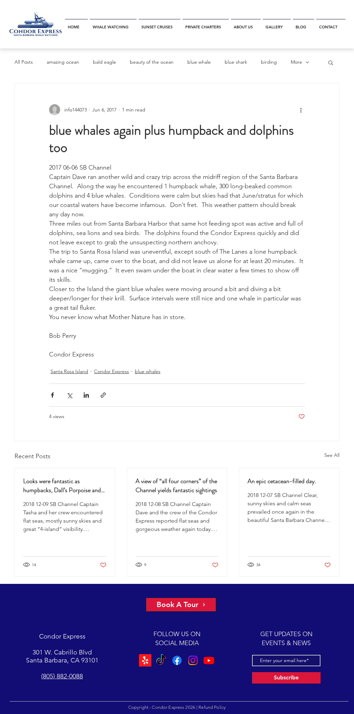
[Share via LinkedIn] (86, 395)
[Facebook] (177, 660)
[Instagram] (193, 660)
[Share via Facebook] (52, 395)
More (296, 62)
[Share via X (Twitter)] (69, 395)
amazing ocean (63, 62)
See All (331, 455)
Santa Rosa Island (69, 371)
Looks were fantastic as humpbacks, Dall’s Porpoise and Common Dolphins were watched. (64, 486)
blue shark (236, 62)
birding (269, 62)
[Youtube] (209, 660)
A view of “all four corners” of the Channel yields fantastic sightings (176, 486)
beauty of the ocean (152, 62)
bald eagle (104, 62)
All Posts (24, 62)
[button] (113, 24)
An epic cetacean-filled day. (282, 481)
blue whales (147, 371)
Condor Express (111, 371)
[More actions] (301, 110)
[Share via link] (103, 395)
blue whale (199, 62)
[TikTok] (161, 660)
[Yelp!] (145, 660)
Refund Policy (212, 707)
